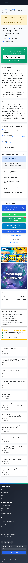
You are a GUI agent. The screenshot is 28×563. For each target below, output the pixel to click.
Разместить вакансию (8, 521)
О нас (4, 489)
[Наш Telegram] (5, 542)
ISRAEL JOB (8, 2)
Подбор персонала (8, 526)
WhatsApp (15, 214)
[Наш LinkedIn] (8, 542)
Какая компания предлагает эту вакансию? (13, 193)
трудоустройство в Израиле (9, 318)
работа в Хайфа (18, 322)
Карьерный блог (7, 511)
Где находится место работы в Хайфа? (13, 182)
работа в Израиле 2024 (8, 322)
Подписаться (14, 552)
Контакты (5, 492)
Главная (4, 9)
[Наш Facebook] (2, 542)
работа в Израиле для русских (10, 320)
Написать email (15, 231)
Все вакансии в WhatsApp (17, 219)
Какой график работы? (10, 177)
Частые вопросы (7, 513)
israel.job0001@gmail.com (11, 143)
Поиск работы (6, 505)
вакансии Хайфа (6, 324)
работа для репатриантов (9, 316)
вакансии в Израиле (17, 314)
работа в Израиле (7, 314)
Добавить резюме (7, 508)
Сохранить (14, 242)
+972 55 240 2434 (15, 57)
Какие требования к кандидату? (10, 172)
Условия (4, 495)
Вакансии (12, 9)
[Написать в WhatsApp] (11, 542)
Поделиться (15, 239)
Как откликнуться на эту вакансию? (11, 187)
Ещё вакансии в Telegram (15, 226)
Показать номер (15, 236)
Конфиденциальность (8, 498)
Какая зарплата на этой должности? (10, 159)
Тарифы (4, 524)
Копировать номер (15, 60)
